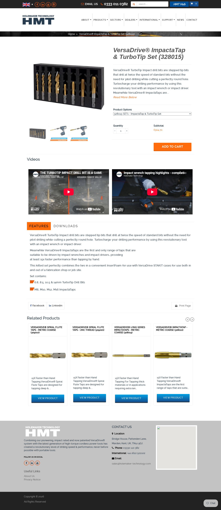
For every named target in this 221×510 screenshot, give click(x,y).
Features (38, 226)
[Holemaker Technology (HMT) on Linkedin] (42, 4)
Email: (118, 458)
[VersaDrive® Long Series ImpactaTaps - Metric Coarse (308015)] (131, 355)
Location (119, 433)
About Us (29, 476)
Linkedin (56, 305)
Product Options (122, 109)
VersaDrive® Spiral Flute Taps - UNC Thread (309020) (88, 328)
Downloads (66, 226)
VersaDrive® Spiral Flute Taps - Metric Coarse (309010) (46, 330)
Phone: (118, 447)
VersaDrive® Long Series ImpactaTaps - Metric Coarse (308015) (129, 330)
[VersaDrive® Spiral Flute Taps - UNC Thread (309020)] (89, 355)
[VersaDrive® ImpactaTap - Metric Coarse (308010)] (173, 355)
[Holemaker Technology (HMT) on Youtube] (48, 4)
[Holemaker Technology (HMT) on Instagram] (53, 4)
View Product (48, 398)
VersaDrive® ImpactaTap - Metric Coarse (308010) (171, 328)
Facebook (38, 305)
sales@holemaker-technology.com (131, 463)
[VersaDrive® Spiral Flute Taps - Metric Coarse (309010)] (47, 355)
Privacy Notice (32, 479)
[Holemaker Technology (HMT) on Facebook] (37, 4)
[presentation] (37, 133)
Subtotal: (159, 125)
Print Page (185, 305)
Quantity (118, 125)
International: (119, 453)
